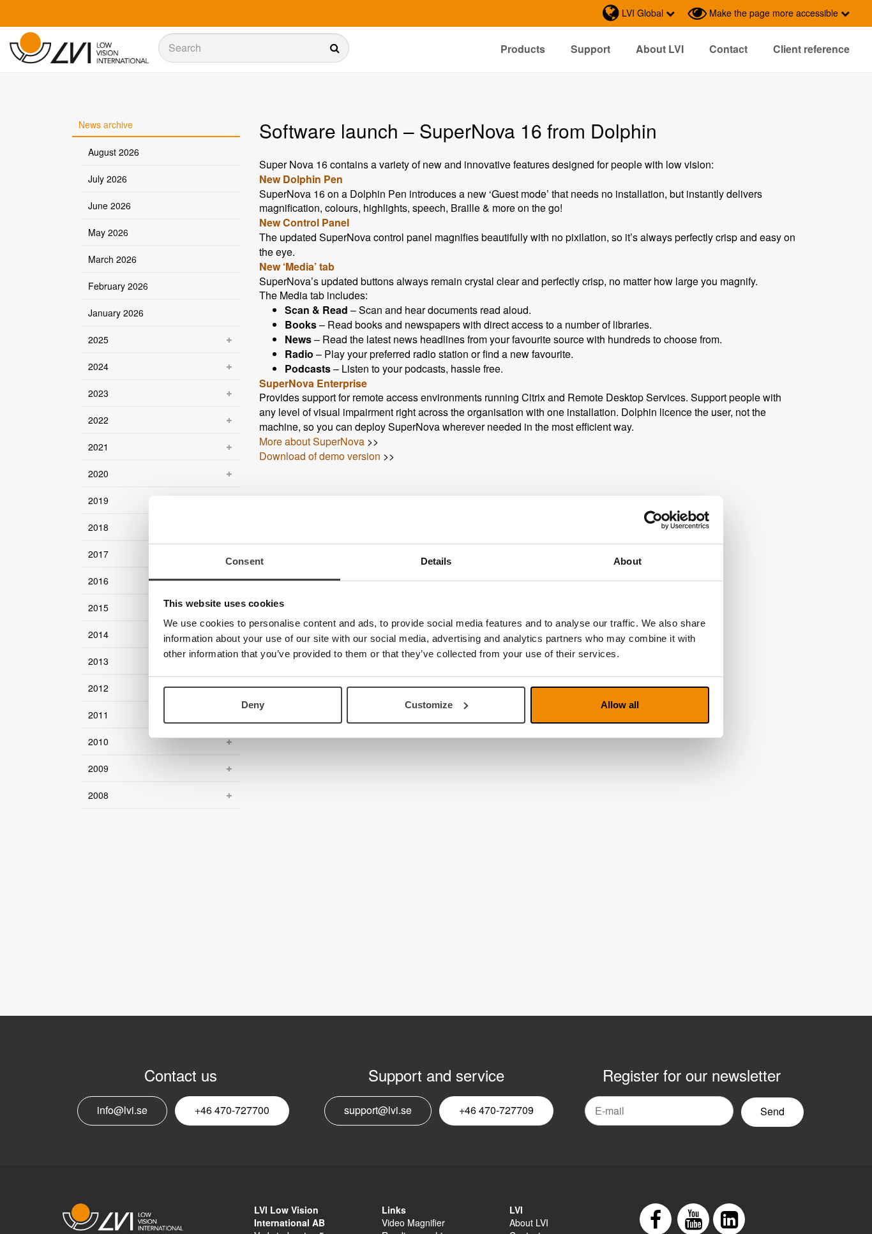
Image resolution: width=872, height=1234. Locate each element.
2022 (98, 419)
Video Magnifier (413, 1222)
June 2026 (109, 205)
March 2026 (112, 259)
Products (522, 48)
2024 (98, 366)
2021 (98, 446)
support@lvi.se (378, 1110)
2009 (98, 768)
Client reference (811, 48)
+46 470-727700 (232, 1110)
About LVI (660, 48)
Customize (429, 704)
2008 (98, 795)
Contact (728, 48)
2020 (98, 473)
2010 (98, 741)
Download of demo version (319, 456)
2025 (98, 339)
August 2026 (113, 151)
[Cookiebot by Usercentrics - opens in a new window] (653, 520)
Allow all (620, 704)
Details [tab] (436, 561)
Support (590, 48)
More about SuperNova (312, 441)
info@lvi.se (122, 1110)
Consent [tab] (244, 561)
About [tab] (627, 561)
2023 (98, 393)
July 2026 (107, 178)
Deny (252, 704)
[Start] (79, 48)
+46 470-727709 (496, 1110)
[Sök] (253, 48)
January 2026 (116, 312)
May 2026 (108, 232)
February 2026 (118, 285)
